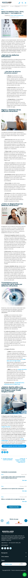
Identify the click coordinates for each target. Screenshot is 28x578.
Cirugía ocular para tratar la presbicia (8, 459)
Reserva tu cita (14, 507)
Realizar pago (8, 564)
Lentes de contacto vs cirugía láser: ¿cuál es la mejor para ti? (20, 460)
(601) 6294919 (4, 545)
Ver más (24, 480)
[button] (25, 520)
